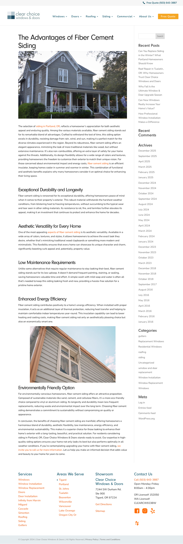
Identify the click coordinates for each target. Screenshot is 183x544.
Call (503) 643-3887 (146, 479)
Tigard (62, 480)
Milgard (22, 504)
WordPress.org (146, 418)
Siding (106, 16)
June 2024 (144, 215)
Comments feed (147, 413)
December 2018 (147, 268)
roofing (142, 352)
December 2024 (147, 183)
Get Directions (104, 504)
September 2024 (147, 199)
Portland (64, 484)
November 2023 (147, 252)
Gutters (22, 525)
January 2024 (145, 241)
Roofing (91, 16)
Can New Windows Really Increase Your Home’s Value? (149, 104)
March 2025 (145, 167)
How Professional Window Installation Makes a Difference (149, 118)
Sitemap (100, 511)
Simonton (23, 513)
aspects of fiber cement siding (64, 232)
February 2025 (146, 172)
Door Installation (27, 496)
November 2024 (147, 188)
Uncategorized (146, 362)
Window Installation (149, 377)
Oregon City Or (67, 515)
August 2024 (145, 204)
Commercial (125, 16)
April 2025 (144, 161)
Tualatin (63, 493)
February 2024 (146, 236)
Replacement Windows (151, 341)
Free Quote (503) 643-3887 (162, 2)
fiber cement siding (98, 163)
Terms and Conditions (110, 539)
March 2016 (145, 311)
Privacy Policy (91, 539)
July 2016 (143, 295)
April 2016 (144, 305)
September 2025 (147, 156)
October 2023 (145, 257)
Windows (58, 16)
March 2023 (145, 263)
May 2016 (143, 300)
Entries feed (144, 408)
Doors (75, 16)
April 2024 (144, 225)
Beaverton (65, 497)
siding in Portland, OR (48, 126)
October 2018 (145, 279)
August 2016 (145, 289)
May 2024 (143, 220)
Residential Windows (150, 346)
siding (141, 357)
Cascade (23, 508)
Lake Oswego (67, 510)
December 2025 (147, 150)
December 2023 (147, 247)
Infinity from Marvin (29, 500)
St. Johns (64, 488)
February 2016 (146, 316)
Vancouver (65, 506)
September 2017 (147, 284)
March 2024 (145, 231)
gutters (142, 336)
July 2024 (143, 209)
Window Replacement (150, 383)
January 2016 (145, 321)
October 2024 (145, 193)
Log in (141, 402)
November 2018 (147, 273)
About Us (145, 16)
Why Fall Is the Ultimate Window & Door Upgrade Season (150, 90)
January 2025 (145, 177)
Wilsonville (65, 501)
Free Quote (168, 16)
